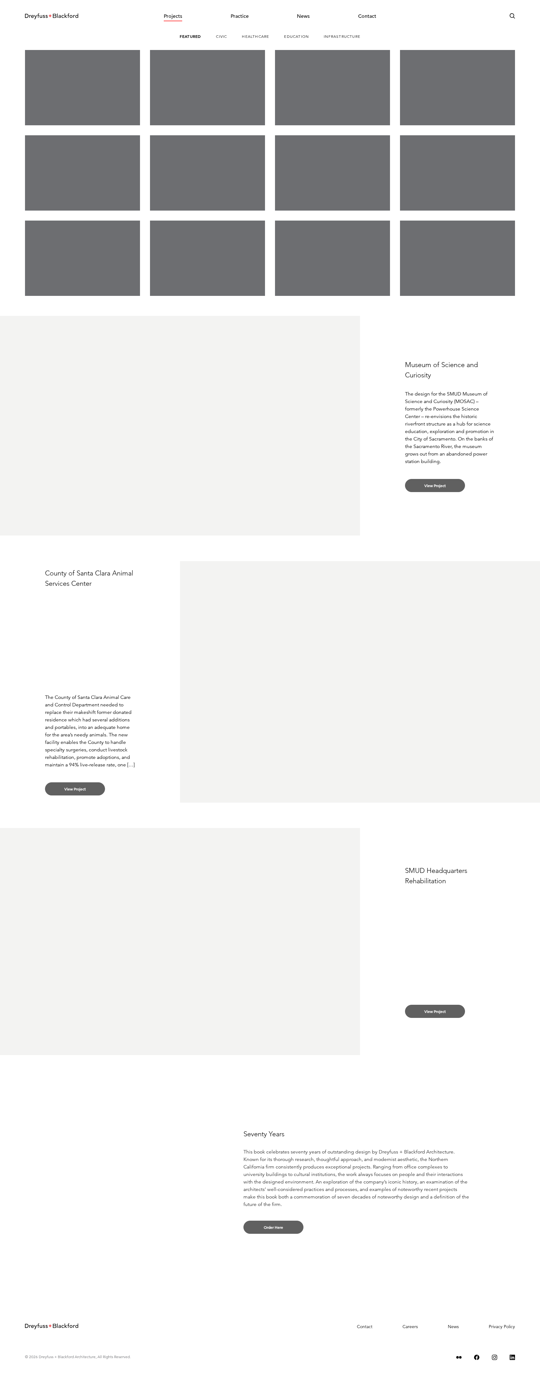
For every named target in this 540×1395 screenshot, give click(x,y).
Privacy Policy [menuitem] (502, 1326)
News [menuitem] (303, 16)
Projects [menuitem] (173, 16)
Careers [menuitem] (410, 1326)
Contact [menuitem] (367, 16)
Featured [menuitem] (190, 36)
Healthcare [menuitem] (255, 36)
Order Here (273, 1227)
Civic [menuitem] (221, 36)
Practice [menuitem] (240, 16)
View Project (435, 485)
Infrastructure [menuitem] (342, 36)
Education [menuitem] (296, 36)
